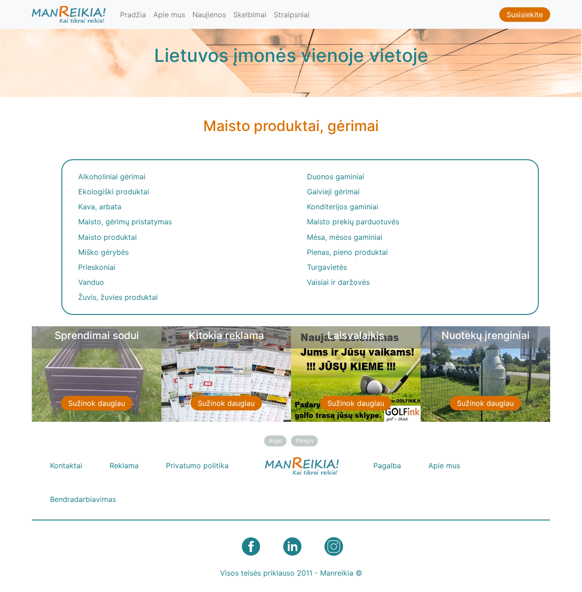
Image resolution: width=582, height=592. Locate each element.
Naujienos (209, 14)
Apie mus (169, 14)
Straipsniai (292, 14)
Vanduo (91, 282)
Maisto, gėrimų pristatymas (125, 221)
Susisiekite (525, 14)
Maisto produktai (107, 237)
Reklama (124, 465)
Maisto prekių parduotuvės (353, 221)
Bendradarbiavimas (83, 499)
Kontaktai (66, 465)
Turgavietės (327, 267)
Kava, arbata (99, 206)
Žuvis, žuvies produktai (118, 297)
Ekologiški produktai (113, 191)
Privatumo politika (197, 465)
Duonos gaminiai (335, 176)
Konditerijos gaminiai (342, 206)
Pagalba (387, 465)
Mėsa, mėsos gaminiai (344, 237)
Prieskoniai (96, 267)
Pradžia (133, 14)
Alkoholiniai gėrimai (112, 176)
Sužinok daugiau (96, 403)
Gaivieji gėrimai (333, 191)
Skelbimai (249, 14)
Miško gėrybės (103, 252)
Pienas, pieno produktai (347, 252)
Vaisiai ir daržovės (338, 282)
